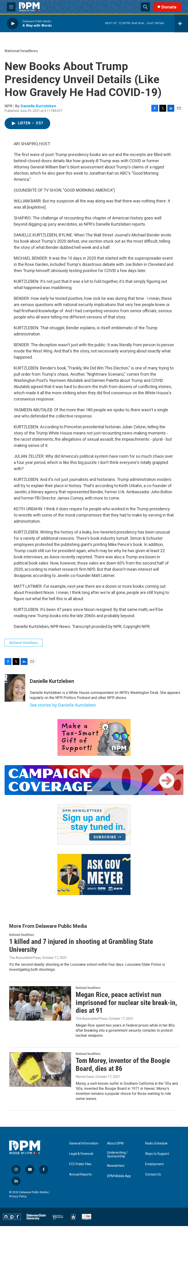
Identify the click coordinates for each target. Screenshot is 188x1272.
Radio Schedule (156, 1143)
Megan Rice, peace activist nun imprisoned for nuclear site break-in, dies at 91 (126, 1003)
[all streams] (181, 23)
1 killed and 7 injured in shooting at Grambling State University (81, 945)
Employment (154, 1164)
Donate (169, 7)
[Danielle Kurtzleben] (15, 688)
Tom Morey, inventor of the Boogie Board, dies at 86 (123, 1064)
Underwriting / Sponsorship (117, 1154)
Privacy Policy (18, 1196)
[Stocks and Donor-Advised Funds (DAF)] (94, 737)
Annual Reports (80, 1174)
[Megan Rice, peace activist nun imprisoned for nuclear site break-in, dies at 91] (40, 1003)
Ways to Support (157, 1154)
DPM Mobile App (119, 1176)
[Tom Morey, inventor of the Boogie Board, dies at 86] (40, 1069)
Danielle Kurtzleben (38, 106)
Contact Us (153, 1174)
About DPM (115, 1143)
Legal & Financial (81, 1154)
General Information (83, 1143)
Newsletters (115, 1165)
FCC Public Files (80, 1164)
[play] (12, 23)
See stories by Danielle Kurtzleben (63, 705)
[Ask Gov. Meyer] (94, 874)
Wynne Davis (85, 1077)
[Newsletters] (94, 824)
